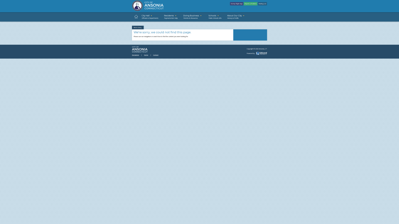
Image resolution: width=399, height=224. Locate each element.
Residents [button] (169, 15)
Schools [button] (212, 15)
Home (146, 55)
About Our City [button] (234, 15)
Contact (155, 55)
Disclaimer (135, 55)
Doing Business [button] (191, 15)
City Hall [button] (146, 15)
